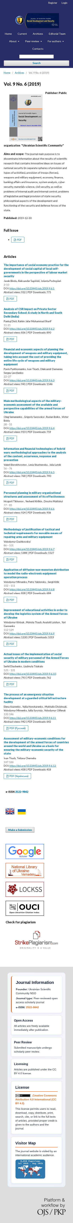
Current (22, 33)
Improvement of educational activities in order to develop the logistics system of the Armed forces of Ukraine (36, 613)
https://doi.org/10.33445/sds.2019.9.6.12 (33, 765)
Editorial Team (57, 33)
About (13, 41)
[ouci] (25, 914)
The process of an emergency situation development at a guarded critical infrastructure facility (35, 698)
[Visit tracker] (30, 1177)
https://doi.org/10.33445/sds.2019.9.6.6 (32, 508)
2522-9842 (32, 1007)
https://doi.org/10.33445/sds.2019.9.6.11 (33, 717)
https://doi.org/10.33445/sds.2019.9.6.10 (33, 673)
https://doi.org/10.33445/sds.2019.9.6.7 (32, 549)
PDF (19, 239)
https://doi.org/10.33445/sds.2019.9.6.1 (32, 288)
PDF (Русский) (17, 728)
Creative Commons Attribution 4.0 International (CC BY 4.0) (36, 1099)
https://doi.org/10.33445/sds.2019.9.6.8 (32, 589)
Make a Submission (20, 829)
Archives (38, 33)
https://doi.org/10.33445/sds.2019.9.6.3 (32, 380)
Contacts (37, 48)
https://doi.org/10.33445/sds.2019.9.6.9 (32, 633)
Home (8, 33)
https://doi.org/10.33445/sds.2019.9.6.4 (32, 428)
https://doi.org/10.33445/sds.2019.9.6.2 (32, 328)
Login (64, 2)
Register (52, 2)
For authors (55, 41)
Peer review (32, 41)
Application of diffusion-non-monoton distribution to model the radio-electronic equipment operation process (36, 573)
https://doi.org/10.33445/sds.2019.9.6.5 (32, 472)
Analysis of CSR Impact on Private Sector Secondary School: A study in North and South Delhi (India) (33, 312)
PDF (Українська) (18, 776)
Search (37, 63)
